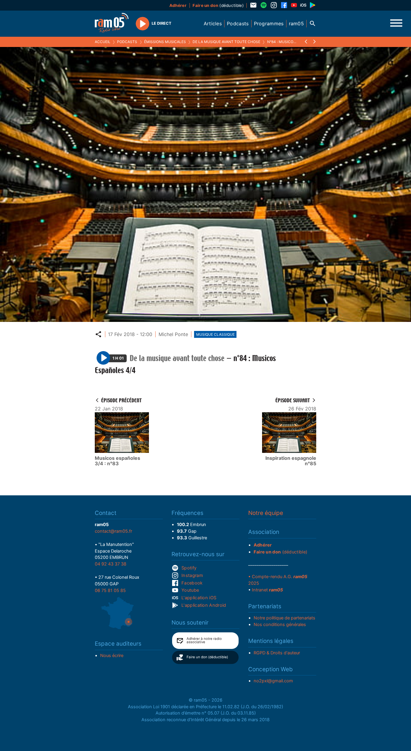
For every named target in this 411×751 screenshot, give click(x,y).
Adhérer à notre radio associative (204, 640)
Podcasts (127, 41)
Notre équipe (265, 512)
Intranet (267, 590)
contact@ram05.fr (113, 531)
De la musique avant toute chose (226, 41)
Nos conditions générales (280, 624)
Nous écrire (111, 655)
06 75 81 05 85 (110, 590)
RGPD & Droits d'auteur (277, 653)
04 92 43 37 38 (110, 564)
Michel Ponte (173, 334)
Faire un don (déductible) (207, 657)
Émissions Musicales (165, 41)
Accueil (102, 41)
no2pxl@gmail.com (273, 681)
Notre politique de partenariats (284, 618)
